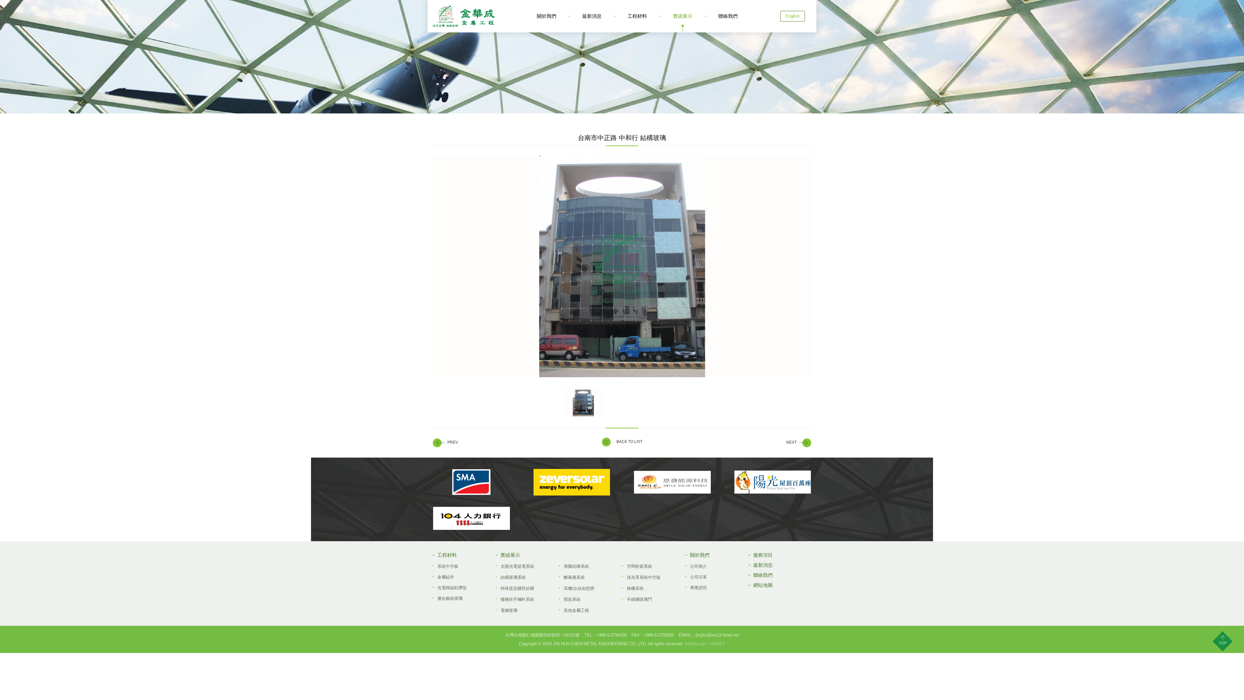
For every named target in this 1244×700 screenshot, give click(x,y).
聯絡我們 (728, 16)
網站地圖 (763, 585)
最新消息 (592, 16)
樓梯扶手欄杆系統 (517, 599)
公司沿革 (698, 577)
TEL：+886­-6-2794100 (605, 635)
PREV (452, 442)
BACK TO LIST (629, 441)
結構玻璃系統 (513, 577)
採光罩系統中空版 (644, 577)
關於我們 (546, 16)
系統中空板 (447, 566)
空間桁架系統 (639, 566)
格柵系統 (635, 588)
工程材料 (637, 16)
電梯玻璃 (509, 610)
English (793, 16)
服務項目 (763, 555)
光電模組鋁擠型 (452, 587)
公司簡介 (698, 566)
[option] (622, 266)
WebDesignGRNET (705, 643)
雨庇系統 (572, 599)
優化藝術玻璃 (450, 598)
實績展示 (682, 16)
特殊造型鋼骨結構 (517, 588)
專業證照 (698, 587)
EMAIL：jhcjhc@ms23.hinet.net (709, 635)
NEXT (791, 442)
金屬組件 (445, 577)
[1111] (471, 518)
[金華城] (463, 16)
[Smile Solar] (672, 482)
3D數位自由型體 (579, 588)
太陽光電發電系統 (517, 566)
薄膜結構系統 (576, 566)
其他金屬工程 (576, 610)
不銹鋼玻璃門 (639, 599)
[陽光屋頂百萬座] (773, 482)
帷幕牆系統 (574, 577)
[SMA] (471, 482)
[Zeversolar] (572, 482)
